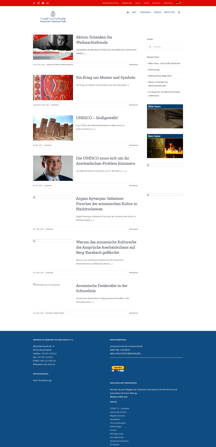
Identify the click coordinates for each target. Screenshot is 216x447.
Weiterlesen (133, 64)
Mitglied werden (117, 415)
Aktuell (49, 64)
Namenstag (153, 69)
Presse (113, 430)
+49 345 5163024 (45, 357)
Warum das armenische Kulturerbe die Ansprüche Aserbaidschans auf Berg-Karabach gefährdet (106, 247)
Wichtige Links (116, 433)
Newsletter (115, 419)
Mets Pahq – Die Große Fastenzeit (164, 63)
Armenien (56, 64)
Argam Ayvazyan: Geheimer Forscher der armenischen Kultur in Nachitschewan (106, 203)
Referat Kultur (59, 313)
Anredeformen (117, 437)
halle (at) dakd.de (48, 360)
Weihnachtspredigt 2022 (160, 75)
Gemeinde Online (118, 412)
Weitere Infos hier (119, 396)
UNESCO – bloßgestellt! (97, 117)
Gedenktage (115, 426)
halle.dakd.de (49, 364)
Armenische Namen (119, 441)
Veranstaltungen (118, 423)
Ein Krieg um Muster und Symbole (105, 77)
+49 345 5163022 (49, 353)
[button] (179, 12)
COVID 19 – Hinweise (119, 408)
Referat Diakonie (67, 64)
